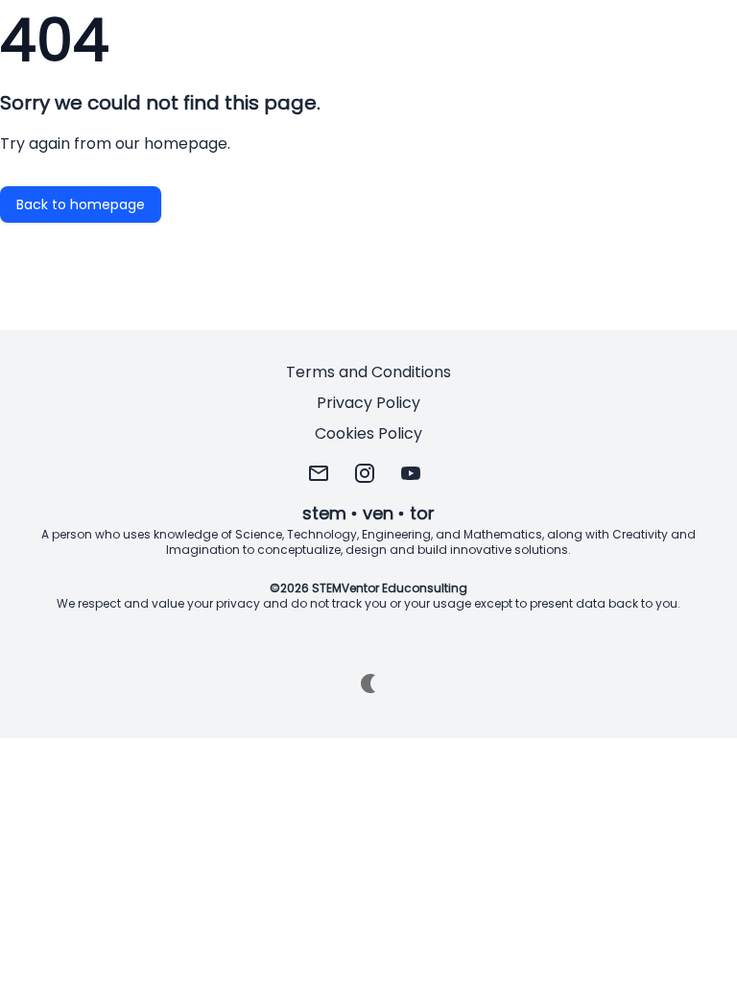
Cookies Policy (368, 433)
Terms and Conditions (368, 372)
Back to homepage (80, 204)
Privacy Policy (368, 403)
